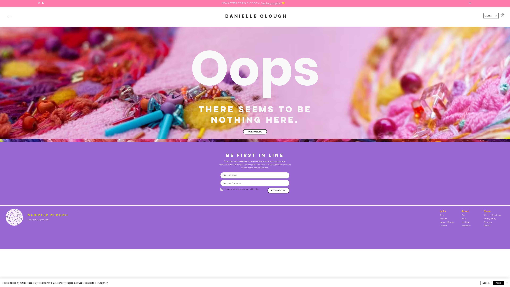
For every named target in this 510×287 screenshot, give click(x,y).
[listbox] (491, 15)
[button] (491, 15)
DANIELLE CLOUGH (256, 16)
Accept (498, 282)
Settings (486, 282)
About (465, 211)
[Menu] (10, 16)
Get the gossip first (271, 3)
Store (487, 211)
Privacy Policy (102, 282)
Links (443, 211)
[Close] (506, 283)
